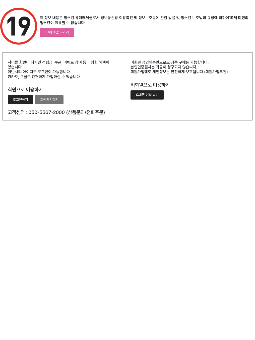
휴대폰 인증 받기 (147, 95)
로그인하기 (20, 100)
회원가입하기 (49, 100)
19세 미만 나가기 (57, 32)
